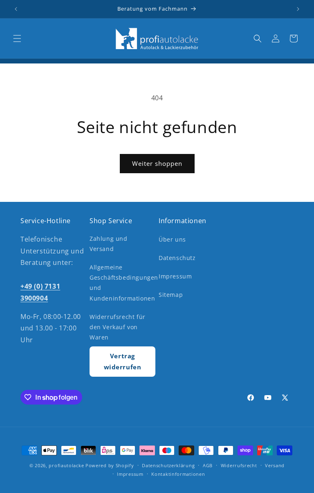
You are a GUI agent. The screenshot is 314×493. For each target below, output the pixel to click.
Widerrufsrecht (239, 465)
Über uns (172, 239)
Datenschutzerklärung (168, 465)
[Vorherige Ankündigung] (16, 9)
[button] (17, 38)
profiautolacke (66, 465)
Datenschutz (177, 258)
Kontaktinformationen (178, 474)
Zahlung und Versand (109, 244)
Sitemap (171, 295)
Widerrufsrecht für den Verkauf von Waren (118, 327)
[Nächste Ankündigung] (298, 9)
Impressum (175, 276)
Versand (275, 465)
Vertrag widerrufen (122, 361)
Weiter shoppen (157, 163)
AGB (208, 465)
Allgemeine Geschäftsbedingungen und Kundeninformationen (124, 282)
